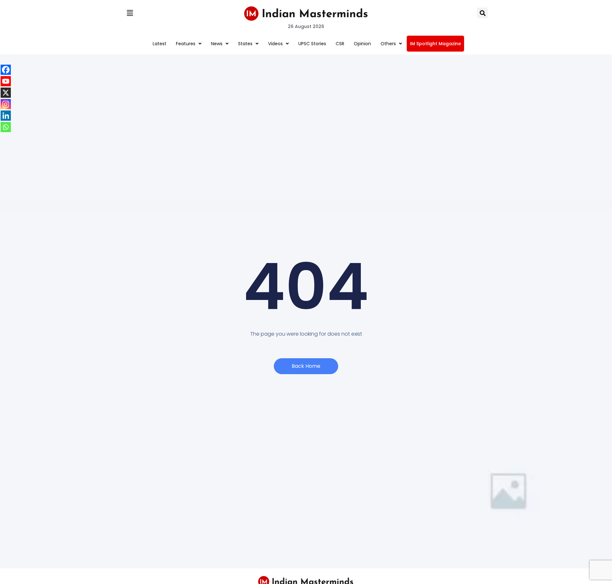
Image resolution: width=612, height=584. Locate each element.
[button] (129, 13)
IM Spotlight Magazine (435, 43)
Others (388, 43)
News (216, 43)
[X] (6, 93)
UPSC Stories (312, 43)
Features (185, 43)
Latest (159, 43)
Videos (275, 43)
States (245, 43)
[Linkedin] (6, 115)
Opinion (362, 43)
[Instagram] (6, 104)
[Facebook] (6, 70)
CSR (340, 43)
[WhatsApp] (6, 127)
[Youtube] (6, 81)
